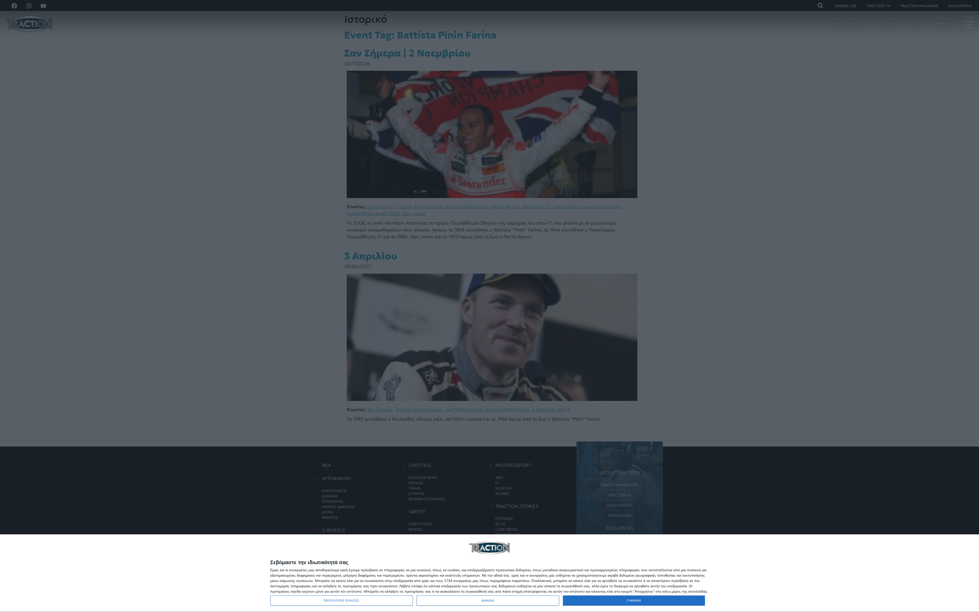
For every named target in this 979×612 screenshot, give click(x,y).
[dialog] (489, 573)
